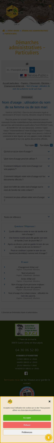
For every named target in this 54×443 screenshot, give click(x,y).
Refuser (27, 425)
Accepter (27, 418)
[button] (49, 401)
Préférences (27, 432)
